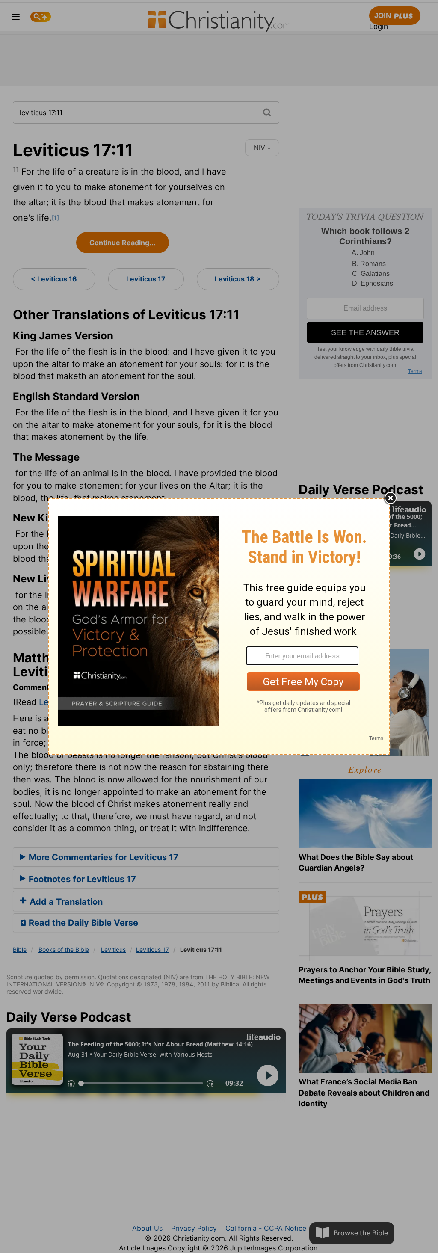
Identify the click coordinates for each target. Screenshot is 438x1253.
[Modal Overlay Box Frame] (219, 626)
